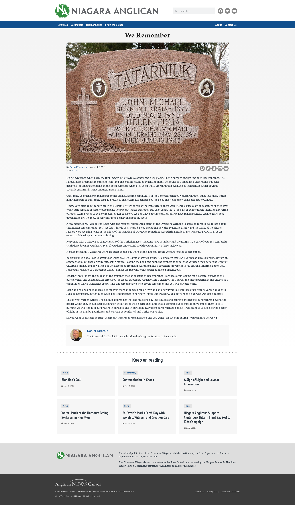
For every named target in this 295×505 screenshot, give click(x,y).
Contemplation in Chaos (138, 379)
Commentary (130, 372)
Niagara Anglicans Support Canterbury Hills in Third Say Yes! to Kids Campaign (207, 417)
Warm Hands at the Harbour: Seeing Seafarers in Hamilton (84, 415)
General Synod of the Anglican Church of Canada (113, 491)
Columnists (77, 25)
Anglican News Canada (65, 491)
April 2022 (76, 170)
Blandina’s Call (71, 379)
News (65, 372)
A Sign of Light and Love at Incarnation (201, 382)
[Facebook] (220, 11)
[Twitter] (227, 11)
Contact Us (230, 25)
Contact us (200, 491)
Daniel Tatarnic (78, 167)
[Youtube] (234, 11)
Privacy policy (213, 491)
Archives (63, 25)
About (218, 25)
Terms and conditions (230, 491)
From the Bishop (114, 25)
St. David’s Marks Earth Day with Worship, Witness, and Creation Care (146, 415)
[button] (202, 168)
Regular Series (94, 25)
